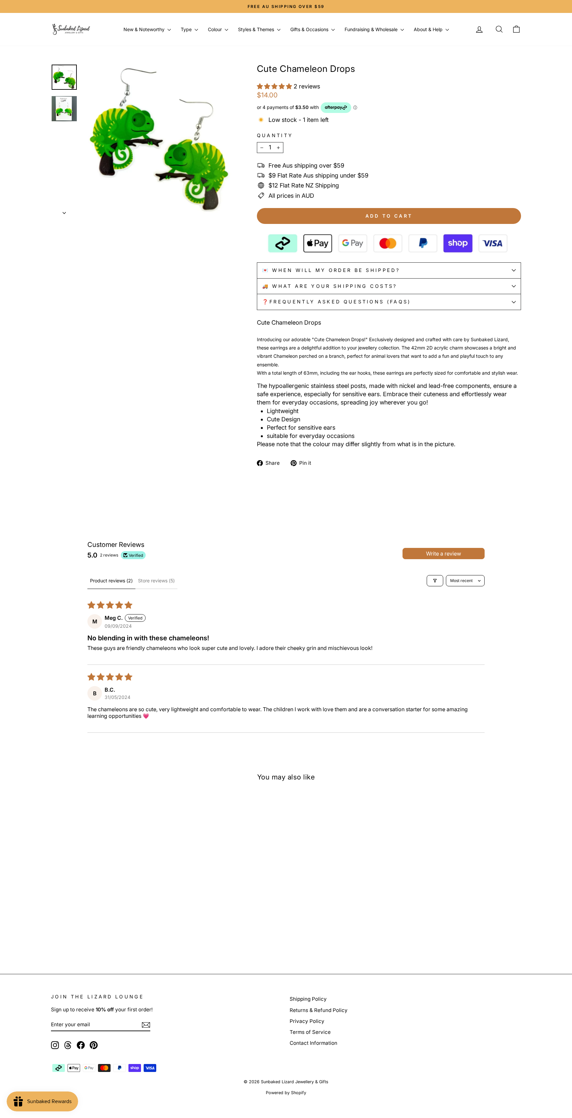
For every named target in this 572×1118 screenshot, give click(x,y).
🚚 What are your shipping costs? (329, 286)
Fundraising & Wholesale (372, 29)
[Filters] (435, 580)
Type (187, 29)
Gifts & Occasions (310, 29)
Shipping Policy (308, 999)
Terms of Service (310, 1032)
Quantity (275, 135)
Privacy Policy (307, 1021)
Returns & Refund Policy (319, 1010)
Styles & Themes (256, 29)
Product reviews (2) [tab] (111, 580)
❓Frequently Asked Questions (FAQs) (336, 301)
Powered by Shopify (286, 1092)
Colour (215, 29)
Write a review (443, 553)
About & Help (429, 29)
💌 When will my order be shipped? (331, 270)
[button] (275, 86)
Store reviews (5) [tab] (156, 580)
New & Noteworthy (144, 29)
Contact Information (313, 1043)
